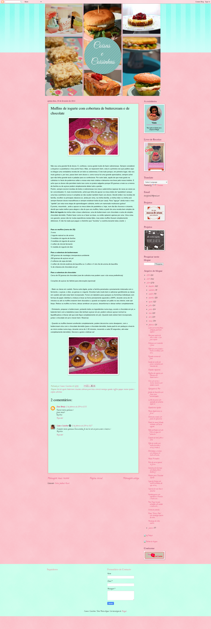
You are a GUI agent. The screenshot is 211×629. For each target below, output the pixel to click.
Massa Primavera (153, 459)
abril (150, 317)
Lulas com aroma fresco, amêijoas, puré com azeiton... (155, 330)
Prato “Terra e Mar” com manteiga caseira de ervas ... (155, 515)
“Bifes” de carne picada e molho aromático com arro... (155, 351)
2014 (148, 283)
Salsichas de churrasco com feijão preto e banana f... (155, 470)
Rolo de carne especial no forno (155, 463)
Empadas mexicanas (154, 370)
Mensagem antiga (131, 478)
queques (121, 389)
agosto (151, 302)
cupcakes (110, 389)
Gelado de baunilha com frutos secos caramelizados (155, 394)
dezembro (152, 286)
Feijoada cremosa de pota (154, 357)
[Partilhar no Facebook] (92, 386)
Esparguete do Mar (154, 389)
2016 (148, 275)
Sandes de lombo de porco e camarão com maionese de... (155, 364)
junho (151, 309)
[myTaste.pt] (148, 535)
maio (150, 313)
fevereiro (152, 325)
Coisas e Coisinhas (62, 426)
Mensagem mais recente (58, 478)
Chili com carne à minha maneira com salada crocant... (155, 383)
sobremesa (59, 392)
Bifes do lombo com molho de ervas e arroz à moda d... (154, 445)
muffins (115, 389)
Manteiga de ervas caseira (154, 522)
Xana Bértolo (61, 407)
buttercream (70, 389)
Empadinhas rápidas (154, 407)
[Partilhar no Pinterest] (94, 386)
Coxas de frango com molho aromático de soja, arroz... (155, 483)
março (151, 321)
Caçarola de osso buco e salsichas (155, 490)
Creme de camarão (153, 510)
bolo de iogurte (61, 389)
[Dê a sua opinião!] (87, 386)
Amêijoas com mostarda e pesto (155, 344)
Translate (160, 185)
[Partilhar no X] (89, 386)
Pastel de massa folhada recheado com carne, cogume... (155, 424)
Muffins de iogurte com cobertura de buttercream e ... (155, 375)
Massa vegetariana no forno (155, 412)
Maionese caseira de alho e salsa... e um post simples (154, 337)
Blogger (124, 611)
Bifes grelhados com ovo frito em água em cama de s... (155, 432)
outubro (151, 294)
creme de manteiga (101, 389)
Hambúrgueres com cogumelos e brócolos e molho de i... (155, 496)
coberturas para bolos (88, 389)
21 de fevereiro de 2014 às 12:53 (76, 407)
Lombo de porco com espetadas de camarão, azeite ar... (155, 402)
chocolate (78, 389)
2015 (148, 279)
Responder (60, 418)
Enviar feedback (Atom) (62, 483)
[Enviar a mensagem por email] (85, 386)
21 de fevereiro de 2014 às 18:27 (82, 426)
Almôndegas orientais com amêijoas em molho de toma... (155, 453)
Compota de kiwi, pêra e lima (155, 439)
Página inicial (96, 478)
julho (150, 305)
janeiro (151, 528)
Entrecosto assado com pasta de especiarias (155, 418)
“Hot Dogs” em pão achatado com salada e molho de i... (155, 504)
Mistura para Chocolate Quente (155, 476)
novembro (152, 290)
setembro (152, 298)
